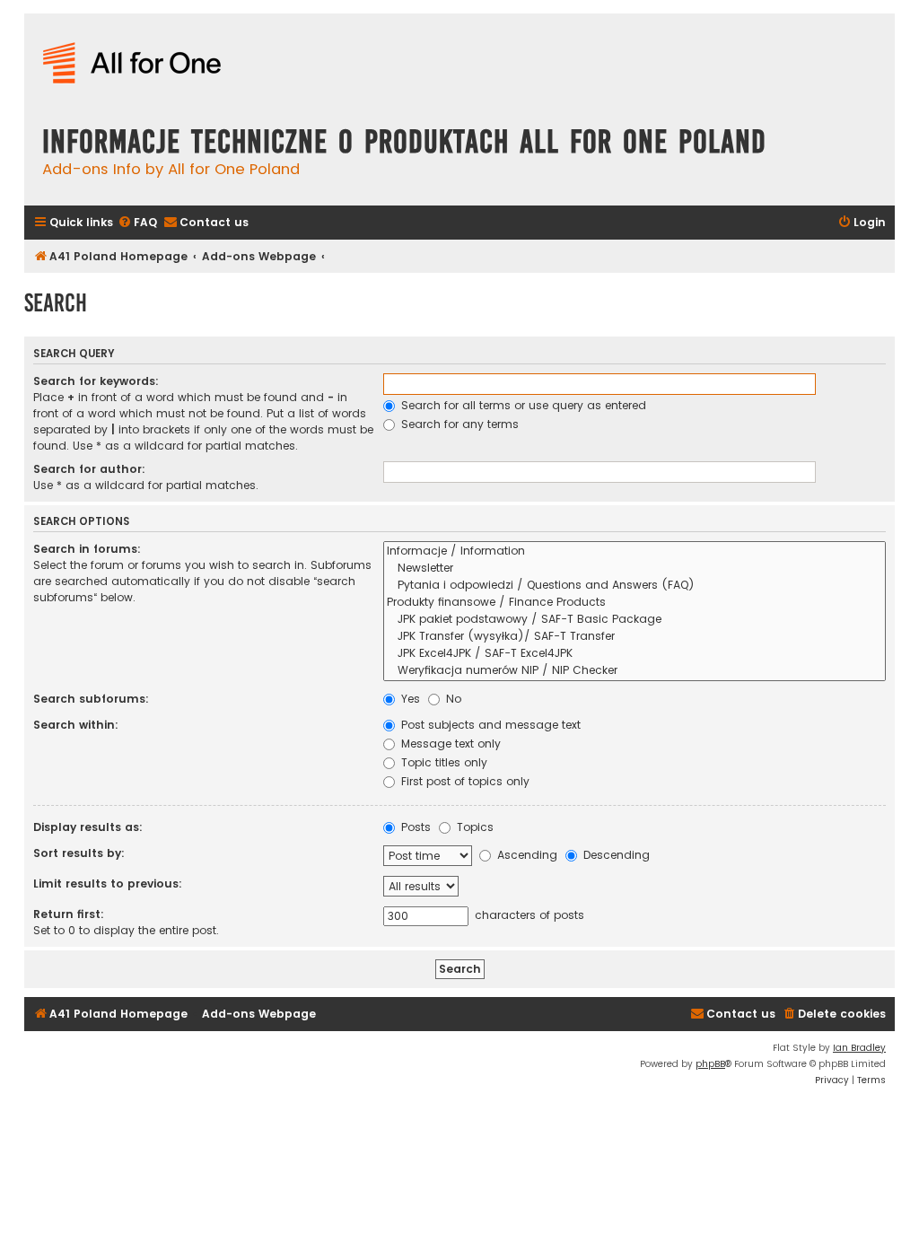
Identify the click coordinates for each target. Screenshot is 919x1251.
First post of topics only (464, 781)
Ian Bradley (859, 1047)
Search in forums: (87, 548)
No (451, 698)
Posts (414, 827)
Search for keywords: (96, 381)
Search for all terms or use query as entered (522, 405)
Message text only (449, 743)
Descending (615, 854)
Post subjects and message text (489, 724)
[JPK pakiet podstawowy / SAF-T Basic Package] (635, 619)
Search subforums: (91, 698)
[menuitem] (137, 223)
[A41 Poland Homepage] (132, 64)
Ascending (525, 854)
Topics (473, 827)
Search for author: (89, 469)
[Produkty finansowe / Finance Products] (635, 602)
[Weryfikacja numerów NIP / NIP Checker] (635, 670)
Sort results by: (79, 853)
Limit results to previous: (107, 883)
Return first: (68, 914)
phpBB (710, 1064)
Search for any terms (458, 424)
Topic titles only (442, 762)
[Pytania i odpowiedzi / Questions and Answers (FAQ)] (635, 585)
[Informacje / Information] (635, 551)
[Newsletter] (635, 568)
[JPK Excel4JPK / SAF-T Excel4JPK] (635, 653)
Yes (409, 698)
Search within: (75, 724)
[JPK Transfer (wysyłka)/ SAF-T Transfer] (635, 636)
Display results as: (88, 827)
